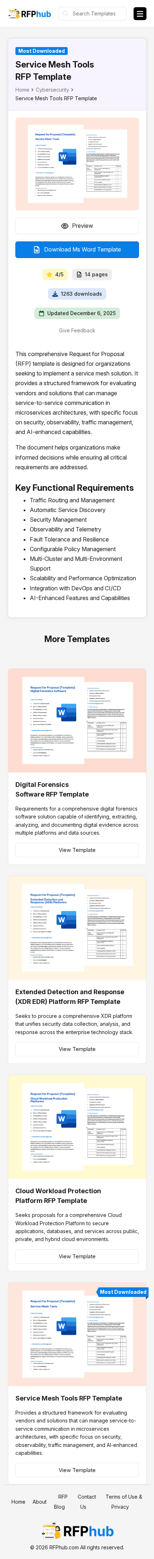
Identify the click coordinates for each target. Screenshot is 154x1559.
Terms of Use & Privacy (124, 1501)
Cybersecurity (52, 90)
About (40, 1502)
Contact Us (87, 1501)
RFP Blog (61, 1501)
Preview (82, 225)
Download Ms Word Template (82, 249)
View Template (77, 850)
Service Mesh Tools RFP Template (68, 1398)
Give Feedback (77, 330)
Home (22, 90)
